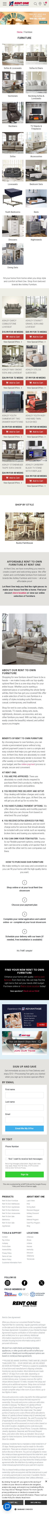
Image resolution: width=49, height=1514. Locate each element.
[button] (5, 525)
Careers (29, 1216)
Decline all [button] (36, 1502)
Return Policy (6, 1259)
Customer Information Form (12, 1263)
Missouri (30, 1253)
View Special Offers (12, 342)
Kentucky (30, 1250)
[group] (24, 528)
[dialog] (24, 1496)
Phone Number (12, 1146)
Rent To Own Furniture (10, 1201)
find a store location (30, 986)
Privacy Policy (6, 1253)
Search (35, 4)
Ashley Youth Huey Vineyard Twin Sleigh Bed (35, 418)
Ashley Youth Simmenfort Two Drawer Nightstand (12, 418)
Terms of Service (26, 1186)
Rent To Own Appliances (11, 1207)
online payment (28, 764)
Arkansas (30, 1237)
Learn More (31, 1201)
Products (7, 1196)
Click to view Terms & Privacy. (15, 1168)
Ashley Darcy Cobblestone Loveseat (9, 323)
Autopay (5, 1243)
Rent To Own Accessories (11, 1213)
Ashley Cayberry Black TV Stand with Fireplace (34, 467)
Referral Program (33, 1220)
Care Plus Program (33, 1223)
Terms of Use (6, 1256)
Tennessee (30, 1259)
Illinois (29, 1240)
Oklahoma (30, 1256)
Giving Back (31, 1207)
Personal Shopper (33, 1210)
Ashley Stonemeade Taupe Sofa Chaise (12, 466)
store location (19, 593)
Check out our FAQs (31, 991)
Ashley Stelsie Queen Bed (33, 371)
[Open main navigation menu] (4, 3)
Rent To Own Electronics (10, 1210)
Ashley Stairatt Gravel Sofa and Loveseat (34, 323)
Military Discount (33, 1213)
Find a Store (40, 4)
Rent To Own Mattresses (11, 1204)
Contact (5, 1237)
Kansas (29, 1246)
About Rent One (36, 1196)
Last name (10, 1102)
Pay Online (6, 1240)
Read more (26, 1497)
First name (10, 1089)
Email (7, 1114)
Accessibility (6, 1250)
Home (19, 32)
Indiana (29, 1243)
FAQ (28, 1204)
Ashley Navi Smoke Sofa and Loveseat (12, 371)
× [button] (46, 1482)
